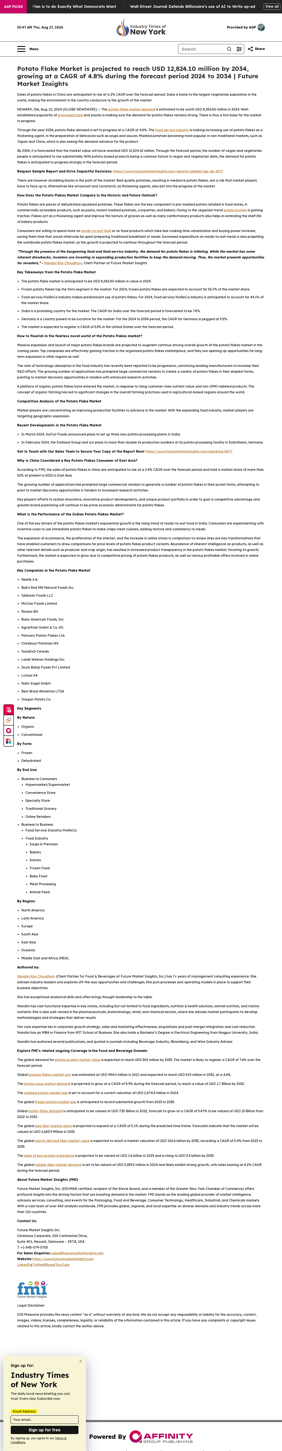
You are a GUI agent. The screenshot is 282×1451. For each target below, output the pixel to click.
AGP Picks (13, 7)
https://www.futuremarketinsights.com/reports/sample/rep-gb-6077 (168, 171)
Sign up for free (44, 1429)
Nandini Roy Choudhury (63, 263)
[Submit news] (8, 710)
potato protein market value (77, 1060)
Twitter (38, 1265)
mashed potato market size (46, 1093)
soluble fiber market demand (58, 1165)
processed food (70, 115)
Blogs (49, 1265)
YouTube (63, 1265)
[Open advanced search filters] (239, 49)
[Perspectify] (8, 720)
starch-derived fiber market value (62, 1141)
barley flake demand (45, 1111)
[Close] (81, 1361)
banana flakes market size (49, 1075)
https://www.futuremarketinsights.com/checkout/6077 (189, 451)
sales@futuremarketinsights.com (77, 1253)
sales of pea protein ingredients (49, 1156)
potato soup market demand (47, 1084)
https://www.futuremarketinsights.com (63, 1259)
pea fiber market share (53, 1126)
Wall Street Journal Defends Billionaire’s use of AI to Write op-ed (192, 6)
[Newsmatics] (8, 741)
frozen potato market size (55, 1102)
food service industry (172, 130)
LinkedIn (24, 1265)
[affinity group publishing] (8, 731)
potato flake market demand (131, 109)
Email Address (24, 1411)
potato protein (235, 210)
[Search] (229, 49)
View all (271, 6)
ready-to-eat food (96, 231)
